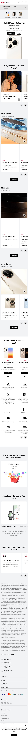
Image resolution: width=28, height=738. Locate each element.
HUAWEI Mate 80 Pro (9, 236)
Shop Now (6, 8)
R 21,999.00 (15, 239)
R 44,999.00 (24, 241)
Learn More (11, 33)
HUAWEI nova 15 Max (8, 312)
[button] (19, 2)
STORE (3, 680)
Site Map (3, 713)
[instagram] (11, 703)
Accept (14, 735)
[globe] (1, 709)
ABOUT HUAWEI (5, 687)
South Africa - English (7, 710)
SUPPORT (4, 683)
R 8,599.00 (14, 315)
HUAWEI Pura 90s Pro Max (14, 23)
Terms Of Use (4, 715)
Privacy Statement (5, 718)
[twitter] (5, 703)
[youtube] (8, 703)
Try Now (13, 468)
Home (2, 654)
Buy (19, 33)
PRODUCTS (4, 676)
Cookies (3, 720)
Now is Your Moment (14, 25)
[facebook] (2, 703)
